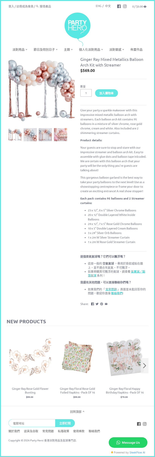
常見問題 (48, 431)
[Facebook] (119, 6)
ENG (99, 6)
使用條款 (78, 431)
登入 (11, 6)
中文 (108, 6)
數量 (83, 86)
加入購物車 (106, 93)
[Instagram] (125, 6)
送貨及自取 (31, 431)
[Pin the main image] (101, 303)
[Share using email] (106, 303)
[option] (15, 134)
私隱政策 (63, 431)
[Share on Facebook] (92, 303)
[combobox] (56, 6)
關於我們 (14, 431)
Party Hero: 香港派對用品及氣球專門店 (53, 440)
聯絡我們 (94, 431)
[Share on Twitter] (97, 303)
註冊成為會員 (24, 6)
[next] (144, 365)
